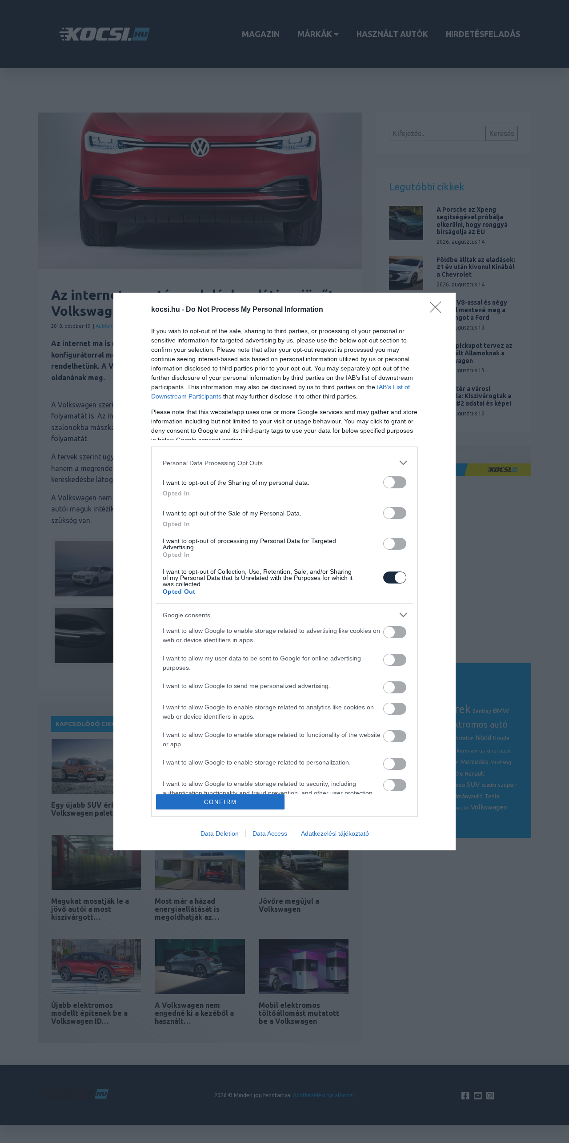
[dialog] (284, 571)
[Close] (438, 310)
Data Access (269, 833)
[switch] (394, 482)
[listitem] (284, 462)
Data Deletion (219, 833)
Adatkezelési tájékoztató (335, 833)
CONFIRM (220, 802)
